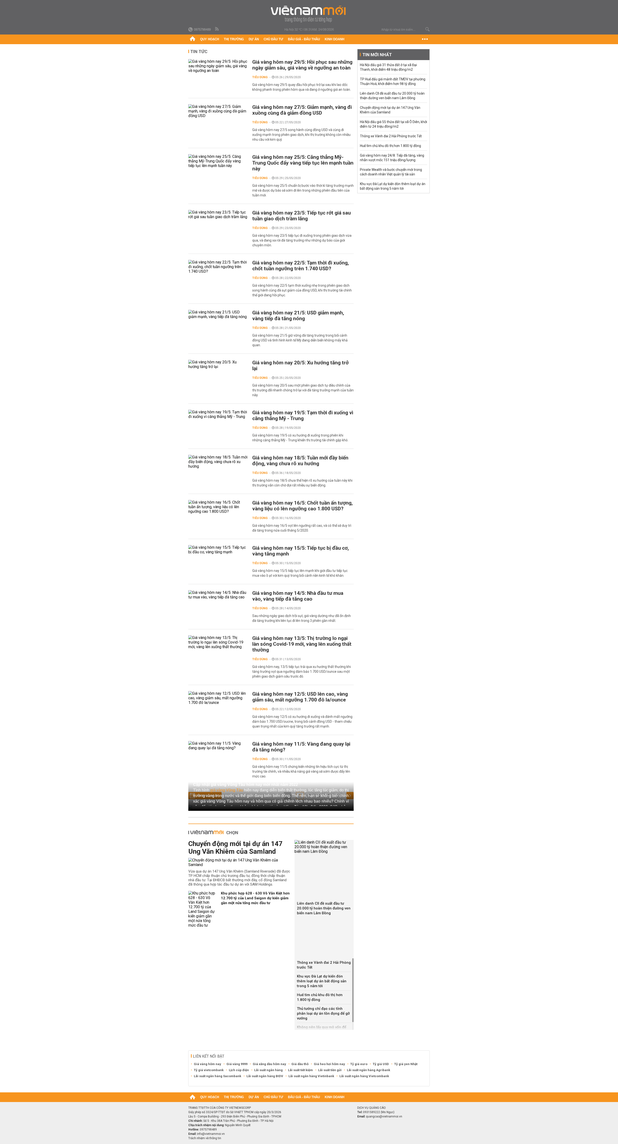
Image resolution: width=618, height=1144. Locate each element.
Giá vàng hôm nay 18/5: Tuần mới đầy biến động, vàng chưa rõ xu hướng (300, 460)
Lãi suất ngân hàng (268, 1070)
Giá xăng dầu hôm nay (269, 1064)
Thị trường (234, 39)
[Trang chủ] (192, 39)
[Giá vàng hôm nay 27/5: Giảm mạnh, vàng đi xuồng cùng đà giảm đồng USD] (217, 111)
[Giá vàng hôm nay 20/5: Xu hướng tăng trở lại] (217, 364)
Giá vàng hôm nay (207, 1064)
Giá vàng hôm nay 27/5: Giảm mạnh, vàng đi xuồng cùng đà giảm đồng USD (302, 110)
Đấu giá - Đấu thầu (304, 39)
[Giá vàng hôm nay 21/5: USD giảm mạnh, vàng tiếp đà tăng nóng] (217, 314)
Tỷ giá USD (381, 1064)
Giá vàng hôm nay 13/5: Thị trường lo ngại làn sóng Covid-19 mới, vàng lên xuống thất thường (301, 644)
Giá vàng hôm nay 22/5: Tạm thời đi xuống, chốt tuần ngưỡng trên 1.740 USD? (300, 265)
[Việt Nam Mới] (309, 14)
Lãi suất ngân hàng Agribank (368, 1070)
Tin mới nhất (377, 54)
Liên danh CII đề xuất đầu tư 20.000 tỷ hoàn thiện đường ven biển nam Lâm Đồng (324, 908)
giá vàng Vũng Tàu (226, 790)
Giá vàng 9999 (236, 1064)
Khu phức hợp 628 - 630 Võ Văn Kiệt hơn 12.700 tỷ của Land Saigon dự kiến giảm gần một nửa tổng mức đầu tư (255, 898)
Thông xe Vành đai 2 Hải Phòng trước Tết (324, 965)
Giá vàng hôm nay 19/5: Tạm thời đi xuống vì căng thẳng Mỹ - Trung (302, 415)
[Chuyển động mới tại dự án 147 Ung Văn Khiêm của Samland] (239, 862)
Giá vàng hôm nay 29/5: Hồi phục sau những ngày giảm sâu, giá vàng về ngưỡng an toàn (302, 65)
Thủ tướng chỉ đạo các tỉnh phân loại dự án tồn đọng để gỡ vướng (323, 1013)
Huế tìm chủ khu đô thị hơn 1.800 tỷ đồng (320, 997)
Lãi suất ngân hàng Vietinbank (311, 1076)
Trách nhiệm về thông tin (204, 1138)
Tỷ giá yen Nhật (405, 1064)
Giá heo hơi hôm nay (329, 1064)
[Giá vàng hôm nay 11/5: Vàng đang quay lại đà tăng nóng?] (217, 745)
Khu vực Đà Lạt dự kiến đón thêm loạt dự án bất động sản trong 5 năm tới (321, 981)
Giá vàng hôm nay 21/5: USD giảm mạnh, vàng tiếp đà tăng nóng (298, 315)
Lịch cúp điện (239, 1070)
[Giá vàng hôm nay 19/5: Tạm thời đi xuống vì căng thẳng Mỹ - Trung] (217, 414)
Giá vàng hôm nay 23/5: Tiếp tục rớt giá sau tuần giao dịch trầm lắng (301, 216)
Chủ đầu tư (273, 39)
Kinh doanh (334, 39)
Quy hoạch (209, 39)
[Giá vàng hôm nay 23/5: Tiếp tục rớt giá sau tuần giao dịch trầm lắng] (217, 214)
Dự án (254, 39)
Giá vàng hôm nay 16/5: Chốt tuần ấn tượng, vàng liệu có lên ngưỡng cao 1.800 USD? (302, 506)
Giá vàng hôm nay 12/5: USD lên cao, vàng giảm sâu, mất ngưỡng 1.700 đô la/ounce (300, 697)
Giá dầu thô (300, 1064)
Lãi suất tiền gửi (330, 1070)
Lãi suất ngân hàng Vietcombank (364, 1076)
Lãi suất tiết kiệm (300, 1070)
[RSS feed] (217, 29)
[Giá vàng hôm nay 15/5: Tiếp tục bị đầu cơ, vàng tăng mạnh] (217, 549)
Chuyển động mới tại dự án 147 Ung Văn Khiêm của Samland (235, 847)
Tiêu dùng (260, 77)
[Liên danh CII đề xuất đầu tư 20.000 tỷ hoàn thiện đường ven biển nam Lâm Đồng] (324, 847)
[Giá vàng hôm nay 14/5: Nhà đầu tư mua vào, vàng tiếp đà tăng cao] (217, 594)
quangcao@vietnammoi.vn (384, 1116)
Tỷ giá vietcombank (209, 1070)
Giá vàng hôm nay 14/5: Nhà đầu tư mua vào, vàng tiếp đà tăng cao (297, 596)
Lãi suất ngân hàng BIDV (264, 1076)
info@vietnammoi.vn (211, 1134)
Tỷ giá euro (358, 1064)
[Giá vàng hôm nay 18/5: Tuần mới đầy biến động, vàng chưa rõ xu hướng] (217, 462)
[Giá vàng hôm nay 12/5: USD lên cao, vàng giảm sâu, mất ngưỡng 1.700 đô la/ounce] (217, 698)
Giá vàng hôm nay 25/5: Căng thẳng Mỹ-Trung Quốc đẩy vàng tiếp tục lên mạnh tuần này (302, 163)
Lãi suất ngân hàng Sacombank (217, 1076)
